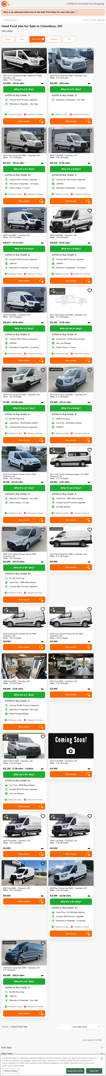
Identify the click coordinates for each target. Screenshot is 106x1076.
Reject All (94, 1071)
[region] (53, 1065)
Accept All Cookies (75, 1071)
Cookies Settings (10, 1071)
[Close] (102, 1058)
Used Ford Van (19, 1026)
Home (5, 1026)
